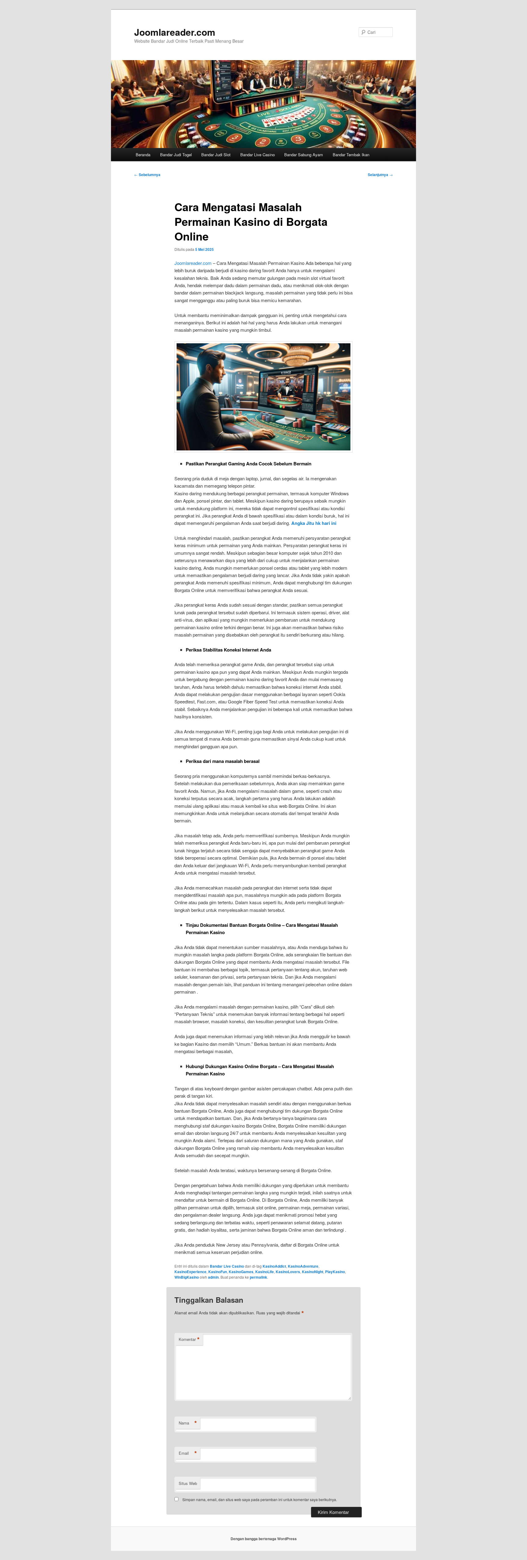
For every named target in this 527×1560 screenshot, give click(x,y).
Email (188, 1453)
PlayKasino (335, 1271)
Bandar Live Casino (257, 154)
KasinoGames (241, 1271)
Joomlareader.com (174, 31)
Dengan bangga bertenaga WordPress (264, 1538)
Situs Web (188, 1483)
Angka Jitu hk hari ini (313, 523)
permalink (258, 1277)
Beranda (143, 154)
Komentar (189, 1339)
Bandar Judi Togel (176, 154)
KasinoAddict (274, 1266)
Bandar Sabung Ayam (303, 154)
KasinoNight (312, 1271)
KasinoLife (264, 1271)
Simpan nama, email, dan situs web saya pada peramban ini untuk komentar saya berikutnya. (259, 1499)
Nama (188, 1423)
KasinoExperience (190, 1271)
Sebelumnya (147, 174)
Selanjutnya (380, 174)
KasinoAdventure (303, 1266)
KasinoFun (217, 1271)
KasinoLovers (288, 1271)
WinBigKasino (186, 1277)
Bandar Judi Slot (216, 154)
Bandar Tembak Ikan (351, 154)
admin (213, 1277)
